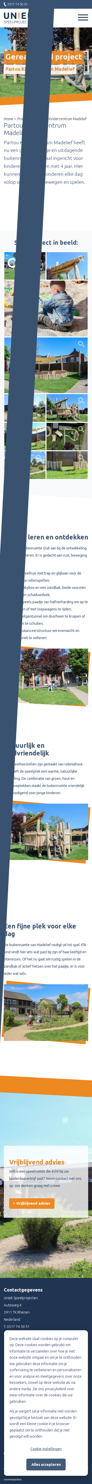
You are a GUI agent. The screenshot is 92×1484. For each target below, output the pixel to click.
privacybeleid (55, 1389)
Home (8, 119)
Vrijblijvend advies (32, 1203)
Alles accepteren (46, 1464)
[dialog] (46, 1403)
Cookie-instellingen (46, 1449)
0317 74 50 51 (18, 1327)
